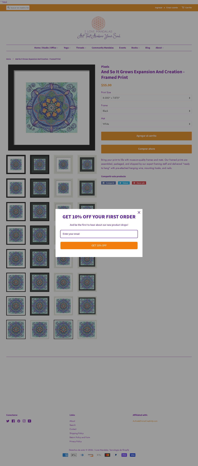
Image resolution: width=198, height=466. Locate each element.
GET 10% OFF (99, 245)
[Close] (139, 212)
